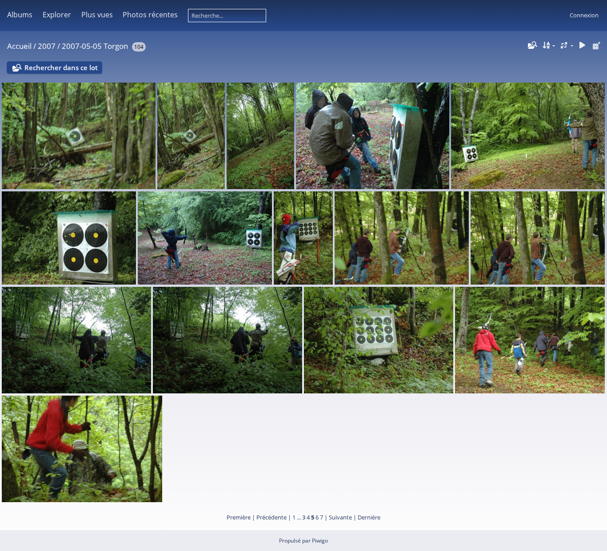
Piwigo (320, 540)
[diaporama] (582, 45)
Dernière (369, 517)
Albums (19, 15)
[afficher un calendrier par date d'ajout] (596, 45)
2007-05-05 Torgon (95, 46)
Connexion (584, 15)
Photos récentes (150, 15)
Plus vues (97, 15)
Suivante (340, 517)
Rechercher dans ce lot (61, 67)
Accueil (19, 46)
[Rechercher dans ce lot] (531, 45)
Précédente (271, 517)
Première (239, 517)
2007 (47, 46)
